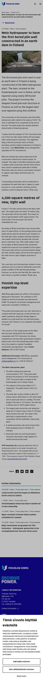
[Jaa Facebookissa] (16, 471)
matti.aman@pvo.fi (9, 361)
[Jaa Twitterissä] (21, 471)
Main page (5, 12)
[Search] (35, 4)
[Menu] (40, 4)
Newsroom (15, 12)
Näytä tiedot (21, 676)
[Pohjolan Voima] (11, 4)
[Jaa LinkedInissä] (26, 471)
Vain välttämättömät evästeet (21, 669)
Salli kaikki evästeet (21, 661)
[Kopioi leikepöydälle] (31, 471)
